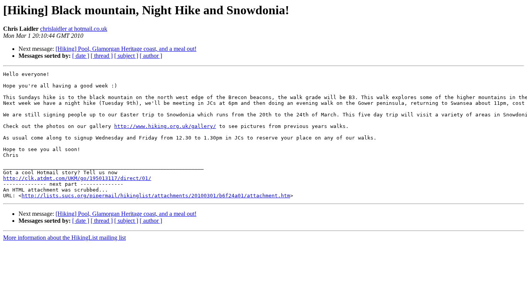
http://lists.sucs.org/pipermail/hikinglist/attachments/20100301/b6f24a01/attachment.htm (156, 195)
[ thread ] (102, 55)
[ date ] (80, 55)
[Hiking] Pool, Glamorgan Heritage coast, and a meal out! (126, 48)
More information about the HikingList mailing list (64, 237)
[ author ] (151, 55)
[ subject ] (126, 55)
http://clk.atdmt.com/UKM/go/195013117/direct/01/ (77, 178)
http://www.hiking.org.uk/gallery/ (165, 126)
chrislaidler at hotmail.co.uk (73, 28)
